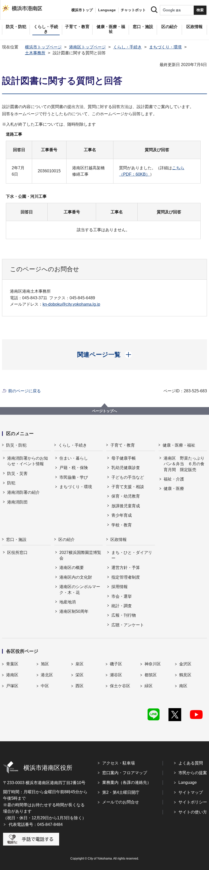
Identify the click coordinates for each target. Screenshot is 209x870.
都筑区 (151, 675)
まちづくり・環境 (165, 47)
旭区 (45, 664)
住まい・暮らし (73, 458)
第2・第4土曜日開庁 (120, 792)
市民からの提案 (192, 773)
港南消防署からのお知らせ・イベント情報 (27, 461)
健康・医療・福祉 (179, 445)
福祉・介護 (174, 479)
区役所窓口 (17, 552)
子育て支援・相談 (127, 487)
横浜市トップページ (43, 47)
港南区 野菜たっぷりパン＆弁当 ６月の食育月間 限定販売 (184, 464)
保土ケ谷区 (120, 686)
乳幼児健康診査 (125, 467)
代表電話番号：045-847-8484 (36, 824)
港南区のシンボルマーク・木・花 (79, 589)
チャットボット (133, 10)
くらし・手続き (127, 47)
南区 (183, 686)
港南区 (12, 675)
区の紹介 (66, 539)
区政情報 (118, 539)
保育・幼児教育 (125, 496)
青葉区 (12, 664)
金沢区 (185, 664)
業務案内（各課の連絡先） (126, 782)
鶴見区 (185, 675)
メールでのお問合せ (120, 802)
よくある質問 (190, 763)
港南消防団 (17, 502)
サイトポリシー (192, 802)
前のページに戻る (24, 391)
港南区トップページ (87, 47)
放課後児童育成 (125, 506)
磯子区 (116, 664)
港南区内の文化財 (75, 577)
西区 (79, 686)
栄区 (79, 675)
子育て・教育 (122, 445)
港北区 (47, 675)
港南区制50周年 (73, 611)
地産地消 (67, 602)
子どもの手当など (127, 477)
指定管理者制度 (125, 577)
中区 (45, 686)
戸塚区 (12, 686)
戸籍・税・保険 (73, 467)
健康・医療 (174, 488)
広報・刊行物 (123, 615)
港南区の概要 (71, 567)
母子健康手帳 (123, 458)
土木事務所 (35, 53)
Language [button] (107, 10)
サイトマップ (190, 792)
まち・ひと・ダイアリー (131, 555)
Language (187, 782)
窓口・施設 (16, 539)
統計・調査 (121, 606)
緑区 (149, 686)
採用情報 (119, 587)
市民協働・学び (73, 477)
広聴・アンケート (127, 625)
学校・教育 (121, 525)
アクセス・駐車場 (118, 763)
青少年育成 (121, 515)
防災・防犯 (16, 445)
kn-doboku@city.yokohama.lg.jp (71, 304)
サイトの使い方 (192, 812)
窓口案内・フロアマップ (124, 773)
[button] (104, 354)
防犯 (11, 483)
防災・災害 (17, 473)
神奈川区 (153, 664)
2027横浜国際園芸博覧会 (80, 555)
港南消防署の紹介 (23, 492)
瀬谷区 (116, 675)
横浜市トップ (82, 10)
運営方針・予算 (125, 567)
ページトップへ (104, 411)
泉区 (79, 664)
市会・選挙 (121, 596)
